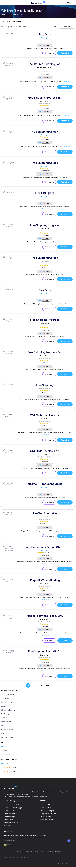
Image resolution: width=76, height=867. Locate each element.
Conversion (5, 698)
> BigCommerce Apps (11, 822)
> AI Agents (8, 825)
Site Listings (5, 714)
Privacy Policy (39, 851)
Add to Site (65, 53)
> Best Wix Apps (10, 814)
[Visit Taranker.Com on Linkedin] (62, 863)
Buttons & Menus (7, 737)
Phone (3, 725)
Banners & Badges (7, 702)
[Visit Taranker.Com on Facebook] (54, 863)
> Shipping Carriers (47, 820)
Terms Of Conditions (53, 851)
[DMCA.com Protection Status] (7, 845)
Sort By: (55, 27)
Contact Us (19, 851)
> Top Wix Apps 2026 (11, 805)
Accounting (5, 718)
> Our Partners (45, 817)
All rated (6, 763)
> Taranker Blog (45, 805)
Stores (3, 706)
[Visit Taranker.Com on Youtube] (66, 863)
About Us (29, 851)
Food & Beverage (7, 729)
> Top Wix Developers (48, 814)
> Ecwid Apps (9, 820)
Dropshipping (6, 722)
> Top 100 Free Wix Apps (13, 808)
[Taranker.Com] (38, 2)
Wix (8, 21)
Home (3, 21)
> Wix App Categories (47, 811)
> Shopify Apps (9, 817)
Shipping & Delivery (8, 710)
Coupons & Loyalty (8, 694)
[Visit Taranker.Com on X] (58, 863)
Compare (50, 53)
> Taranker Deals (46, 808)
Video (3, 733)
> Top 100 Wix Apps (11, 811)
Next (47, 685)
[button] (70, 3)
